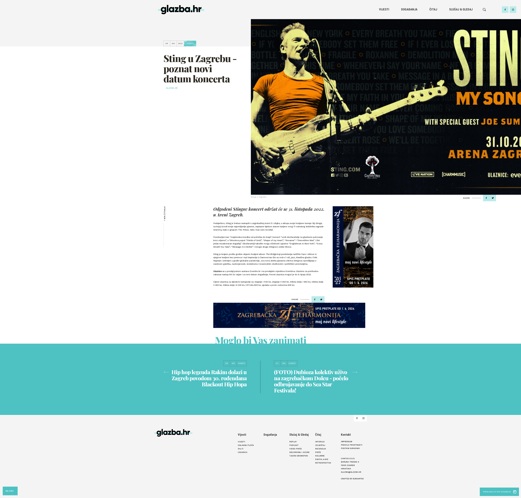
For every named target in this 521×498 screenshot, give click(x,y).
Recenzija (433, 27)
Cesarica (384, 31)
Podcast (461, 27)
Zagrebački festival (384, 27)
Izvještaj (433, 22)
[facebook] (505, 9)
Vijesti (384, 9)
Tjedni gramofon (461, 22)
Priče (433, 31)
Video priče (461, 31)
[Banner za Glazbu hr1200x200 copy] (289, 315)
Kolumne (433, 36)
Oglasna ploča (384, 22)
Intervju (433, 17)
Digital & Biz (433, 40)
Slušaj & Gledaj (461, 9)
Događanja (409, 9)
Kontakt (346, 434)
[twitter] (493, 198)
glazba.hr (172, 88)
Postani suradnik (350, 448)
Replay (461, 17)
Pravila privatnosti (351, 445)
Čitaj (433, 9)
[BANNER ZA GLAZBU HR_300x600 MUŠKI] (353, 247)
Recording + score (461, 36)
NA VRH (9, 491)
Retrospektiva (433, 45)
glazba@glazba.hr (351, 472)
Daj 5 (384, 36)
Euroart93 (358, 479)
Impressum (346, 442)
